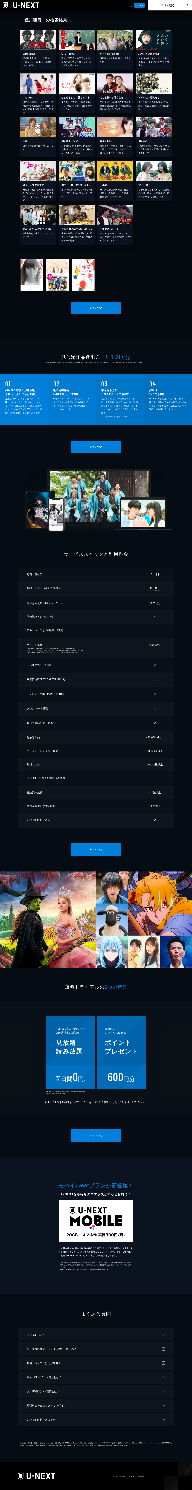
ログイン (139, 5)
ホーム (115, 1476)
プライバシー (131, 1476)
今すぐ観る (167, 5)
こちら (65, 652)
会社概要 (122, 1476)
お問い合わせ (142, 1476)
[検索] (130, 5)
